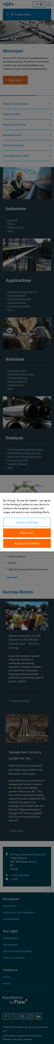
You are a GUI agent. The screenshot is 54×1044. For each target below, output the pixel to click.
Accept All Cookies (27, 543)
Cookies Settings (27, 522)
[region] (27, 522)
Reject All (27, 533)
